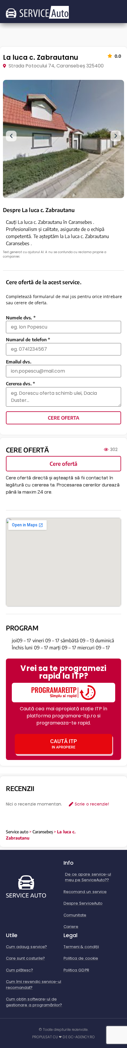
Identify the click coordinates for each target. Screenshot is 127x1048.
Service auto (17, 831)
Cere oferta (63, 418)
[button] (11, 136)
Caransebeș (42, 831)
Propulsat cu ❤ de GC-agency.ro (63, 1036)
